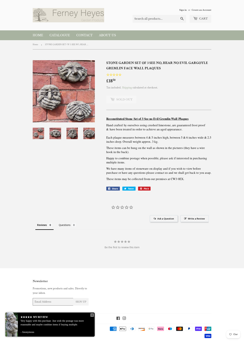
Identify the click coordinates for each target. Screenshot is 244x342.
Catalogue (59, 35)
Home (38, 35)
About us (107, 35)
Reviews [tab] (42, 225)
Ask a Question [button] (165, 218)
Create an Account (201, 10)
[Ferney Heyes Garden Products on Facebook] (118, 319)
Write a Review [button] (196, 218)
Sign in (183, 10)
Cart (203, 18)
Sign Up (81, 301)
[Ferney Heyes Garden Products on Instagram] (124, 319)
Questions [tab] (65, 225)
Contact (84, 35)
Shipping (127, 87)
